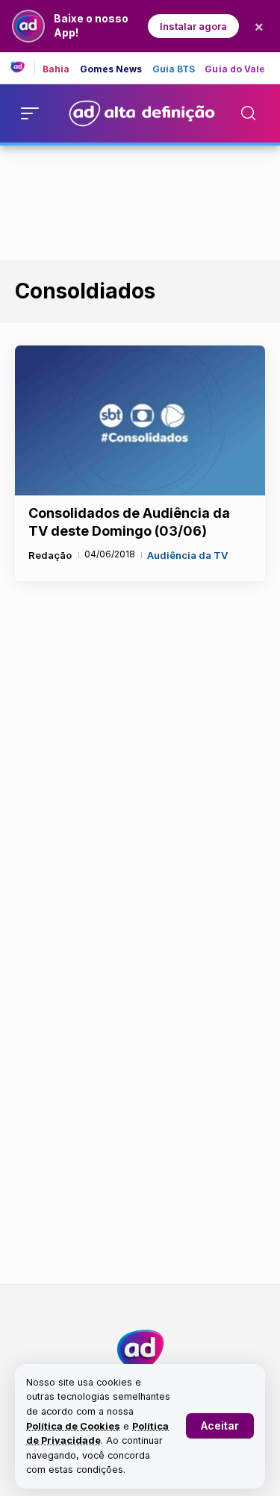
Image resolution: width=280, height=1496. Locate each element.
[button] (220, 1426)
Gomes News (111, 69)
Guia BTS (174, 69)
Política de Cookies (73, 1426)
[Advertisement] (140, 200)
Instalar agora (193, 26)
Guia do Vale (235, 69)
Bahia (56, 69)
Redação (50, 555)
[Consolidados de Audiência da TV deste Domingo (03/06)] (140, 420)
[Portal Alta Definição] (140, 1350)
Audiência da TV (187, 555)
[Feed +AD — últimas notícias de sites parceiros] (22, 68)
